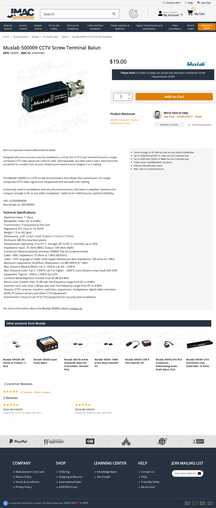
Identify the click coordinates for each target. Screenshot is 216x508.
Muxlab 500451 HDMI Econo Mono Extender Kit (107, 363)
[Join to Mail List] (199, 473)
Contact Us (147, 472)
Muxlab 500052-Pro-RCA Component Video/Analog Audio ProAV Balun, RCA (169, 364)
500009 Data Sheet (120, 123)
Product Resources (122, 114)
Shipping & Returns (70, 477)
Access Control (23, 27)
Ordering (64, 472)
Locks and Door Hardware (95, 27)
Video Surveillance (175, 27)
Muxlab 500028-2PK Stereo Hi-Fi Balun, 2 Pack (14, 363)
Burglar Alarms (38, 27)
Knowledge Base (106, 472)
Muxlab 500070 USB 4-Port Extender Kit (137, 361)
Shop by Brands (8, 27)
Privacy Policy (23, 487)
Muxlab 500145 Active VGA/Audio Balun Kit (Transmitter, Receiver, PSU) (76, 364)
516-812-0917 (185, 116)
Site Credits (103, 477)
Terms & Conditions (27, 482)
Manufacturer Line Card (29, 472)
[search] (114, 13)
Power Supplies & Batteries (120, 27)
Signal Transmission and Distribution (149, 27)
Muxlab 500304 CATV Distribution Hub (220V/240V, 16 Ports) (197, 363)
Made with (70, 503)
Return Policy (23, 477)
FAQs (144, 477)
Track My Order (150, 482)
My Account (148, 487)
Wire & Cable (190, 27)
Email (198, 116)
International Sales (69, 482)
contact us (76, 308)
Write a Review (42, 392)
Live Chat (169, 116)
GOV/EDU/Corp (67, 487)
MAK (85, 503)
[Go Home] (21, 13)
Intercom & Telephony (73, 27)
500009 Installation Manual (124, 119)
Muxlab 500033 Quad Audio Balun (45, 361)
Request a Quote (206, 27)
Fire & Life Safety (54, 27)
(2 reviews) (26, 392)
